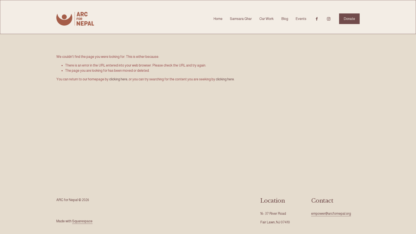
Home (218, 19)
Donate (349, 19)
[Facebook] (317, 19)
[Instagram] (329, 19)
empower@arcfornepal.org (331, 213)
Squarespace (82, 221)
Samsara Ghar (241, 19)
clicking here (118, 79)
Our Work (266, 19)
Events (301, 19)
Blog (284, 19)
